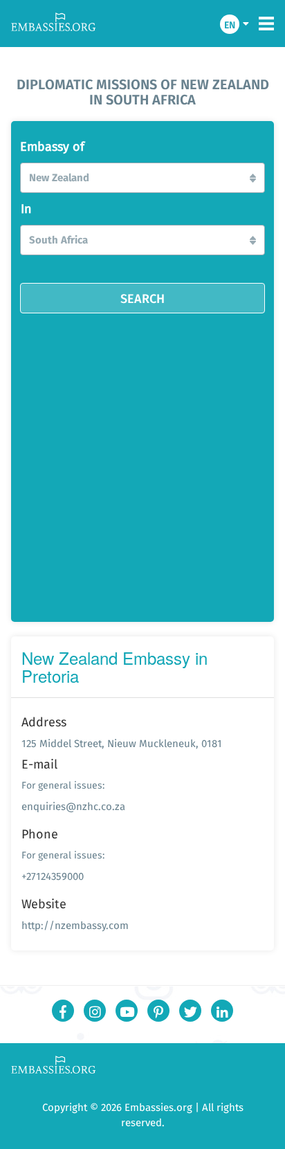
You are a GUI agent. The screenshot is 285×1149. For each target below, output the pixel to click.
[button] (142, 178)
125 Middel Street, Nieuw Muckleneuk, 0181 (121, 743)
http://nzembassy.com (75, 925)
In (26, 209)
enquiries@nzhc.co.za (73, 806)
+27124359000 (52, 876)
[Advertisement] (142, 462)
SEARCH (142, 298)
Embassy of (52, 147)
